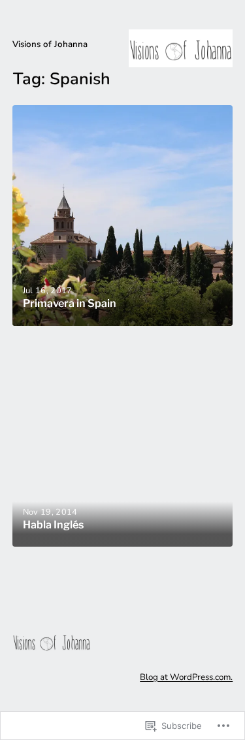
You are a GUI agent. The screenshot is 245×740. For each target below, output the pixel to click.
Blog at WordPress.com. (186, 677)
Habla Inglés (53, 525)
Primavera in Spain (69, 303)
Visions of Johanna (50, 44)
